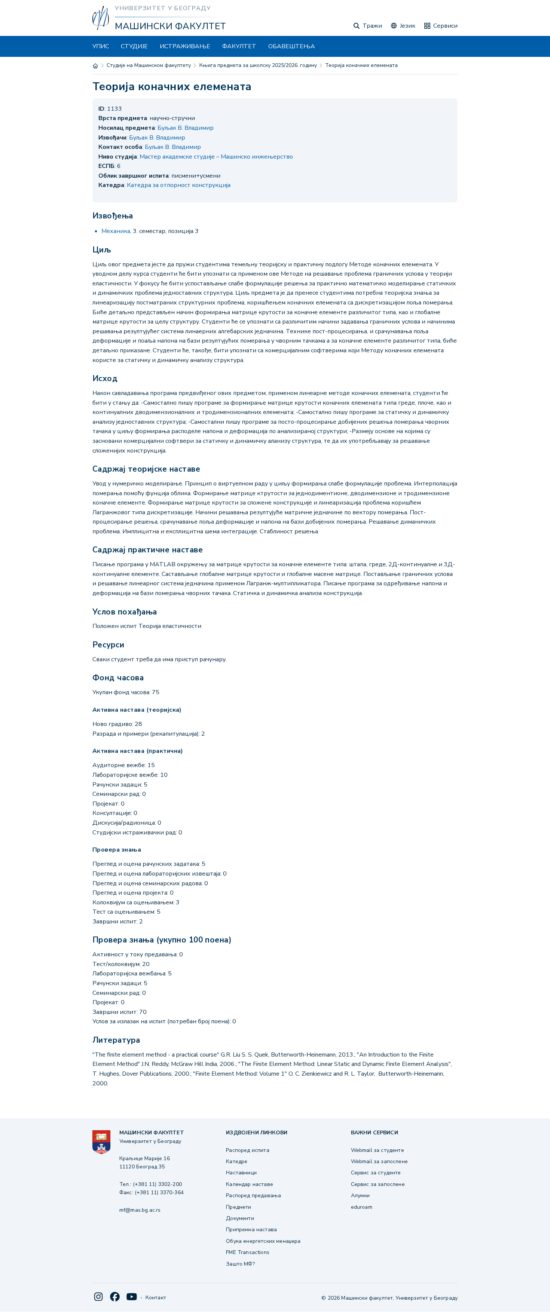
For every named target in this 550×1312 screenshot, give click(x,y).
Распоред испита (247, 1150)
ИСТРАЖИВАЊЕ (185, 46)
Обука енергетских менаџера (263, 1241)
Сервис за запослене (378, 1184)
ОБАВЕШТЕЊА (291, 46)
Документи (240, 1218)
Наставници (241, 1172)
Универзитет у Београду (163, 8)
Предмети (238, 1207)
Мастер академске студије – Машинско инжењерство (216, 157)
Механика (115, 231)
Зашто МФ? (240, 1263)
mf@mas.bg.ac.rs (140, 1210)
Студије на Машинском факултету (149, 65)
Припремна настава (251, 1229)
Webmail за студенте (377, 1150)
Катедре (236, 1161)
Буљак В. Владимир (186, 128)
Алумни (360, 1195)
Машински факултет (170, 26)
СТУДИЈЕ (134, 46)
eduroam (361, 1207)
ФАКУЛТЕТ (239, 46)
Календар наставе (249, 1184)
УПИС (100, 46)
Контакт (156, 1298)
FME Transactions (247, 1252)
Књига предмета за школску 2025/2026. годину (258, 65)
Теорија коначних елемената (361, 65)
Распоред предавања (253, 1195)
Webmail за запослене (379, 1161)
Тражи (372, 26)
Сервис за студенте (376, 1172)
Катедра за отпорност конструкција (178, 185)
